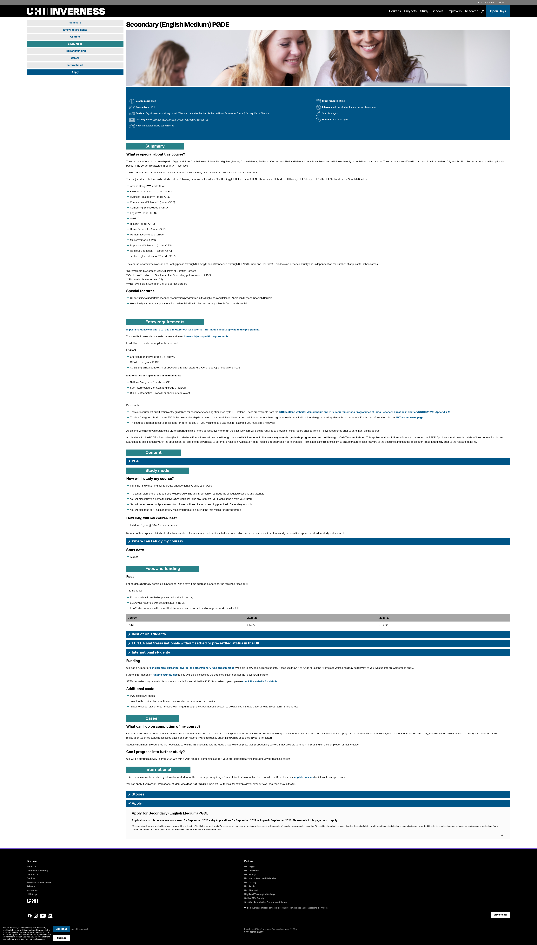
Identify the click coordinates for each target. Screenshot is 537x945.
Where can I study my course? (155, 541)
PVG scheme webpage (409, 417)
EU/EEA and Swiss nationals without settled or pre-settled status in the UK (193, 643)
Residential (202, 119)
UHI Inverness (251, 871)
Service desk (500, 915)
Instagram (36, 916)
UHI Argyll (249, 866)
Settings (61, 938)
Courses (395, 11)
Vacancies (32, 890)
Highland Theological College (259, 894)
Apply (75, 72)
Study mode (75, 44)
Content (75, 37)
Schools (437, 11)
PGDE (135, 461)
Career (75, 58)
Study (424, 11)
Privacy (31, 886)
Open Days (498, 11)
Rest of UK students (147, 634)
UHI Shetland (251, 890)
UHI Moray (250, 874)
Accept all (61, 929)
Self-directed (167, 126)
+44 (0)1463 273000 (254, 932)
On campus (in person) (164, 119)
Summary (75, 23)
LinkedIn (50, 916)
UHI (246, 908)
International (75, 65)
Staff (501, 3)
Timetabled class (150, 126)
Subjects (410, 11)
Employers (454, 11)
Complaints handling (37, 871)
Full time (340, 101)
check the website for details (259, 681)
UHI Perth (249, 886)
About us (31, 866)
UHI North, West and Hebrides (260, 878)
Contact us (32, 874)
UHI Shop (32, 894)
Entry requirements (75, 30)
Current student (486, 3)
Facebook (30, 916)
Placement (190, 119)
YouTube (43, 916)
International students (149, 652)
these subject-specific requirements (206, 336)
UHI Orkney (250, 882)
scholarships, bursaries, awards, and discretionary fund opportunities (192, 668)
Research (471, 11)
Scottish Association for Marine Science (265, 902)
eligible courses (304, 777)
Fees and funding (75, 51)
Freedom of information (39, 882)
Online (180, 119)
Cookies (31, 878)
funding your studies (165, 675)
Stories (136, 794)
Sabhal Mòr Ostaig (254, 898)
